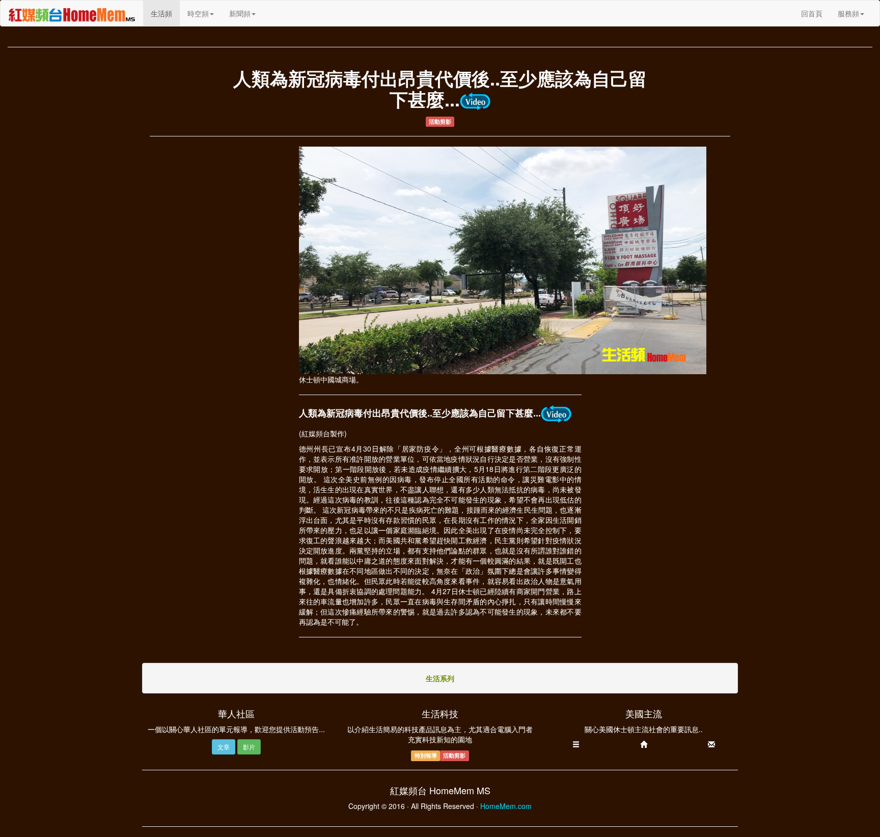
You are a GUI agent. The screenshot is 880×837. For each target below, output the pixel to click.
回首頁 (811, 13)
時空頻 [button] (198, 13)
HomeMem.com (506, 806)
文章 (223, 746)
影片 (249, 746)
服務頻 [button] (848, 13)
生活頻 (165, 13)
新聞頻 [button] (240, 13)
